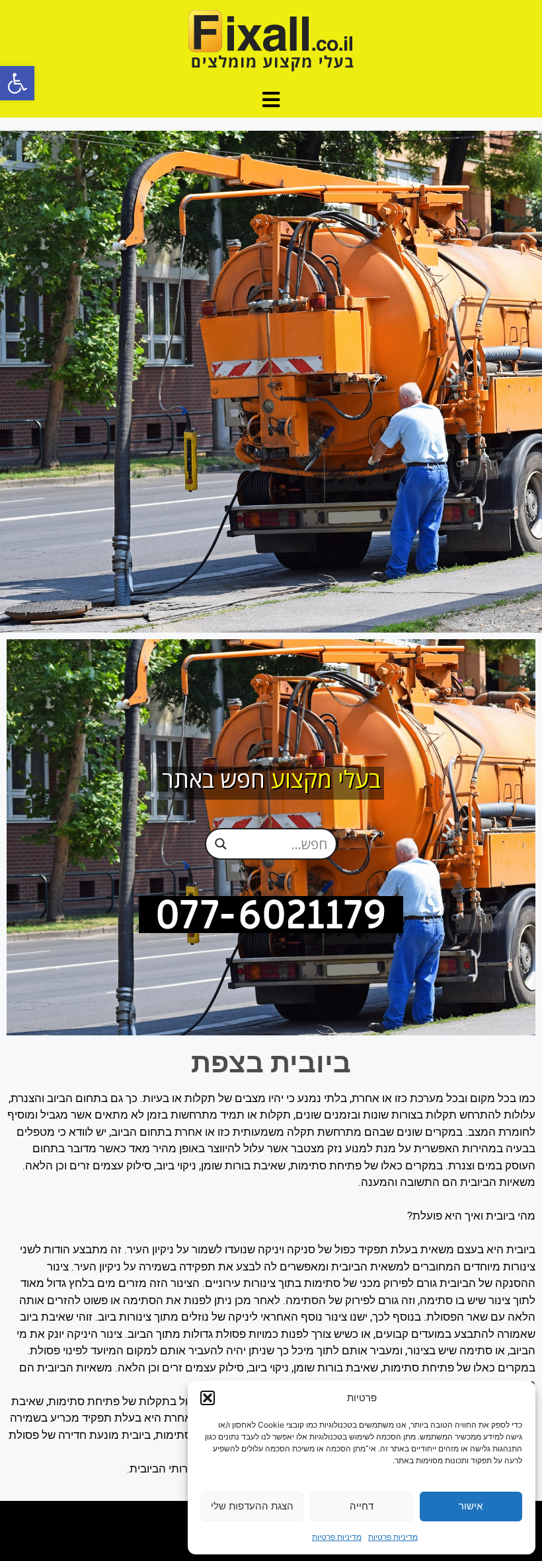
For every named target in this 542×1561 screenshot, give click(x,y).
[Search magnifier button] (221, 844)
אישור (471, 1506)
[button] (17, 83)
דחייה (361, 1506)
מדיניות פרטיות (393, 1537)
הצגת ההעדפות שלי (252, 1506)
